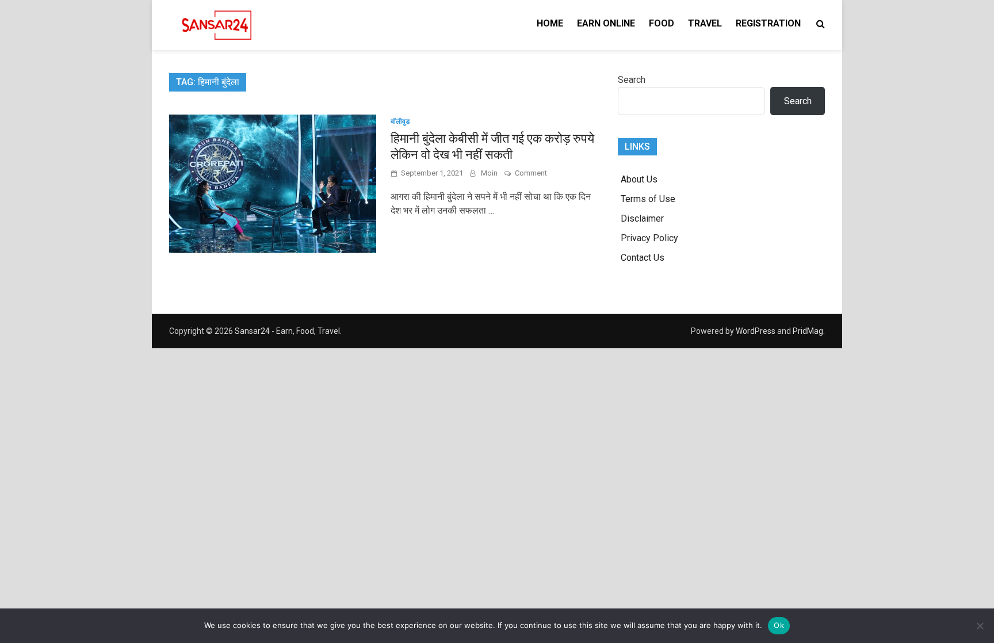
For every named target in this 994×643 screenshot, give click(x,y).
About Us (639, 179)
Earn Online (606, 23)
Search (631, 79)
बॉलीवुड (400, 121)
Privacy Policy (649, 238)
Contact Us (642, 257)
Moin (489, 173)
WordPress (755, 331)
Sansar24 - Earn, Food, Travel (287, 331)
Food (661, 23)
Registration (768, 23)
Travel (705, 23)
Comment (531, 173)
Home (550, 23)
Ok (779, 625)
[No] (979, 625)
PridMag (808, 331)
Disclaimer (642, 218)
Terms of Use (648, 198)
